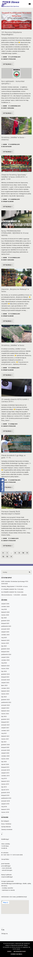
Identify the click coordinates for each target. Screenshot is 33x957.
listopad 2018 (5, 795)
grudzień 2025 (5, 620)
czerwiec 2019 (5, 775)
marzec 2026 (5, 615)
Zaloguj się (4, 933)
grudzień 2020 (5, 744)
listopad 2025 (5, 623)
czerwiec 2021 (5, 730)
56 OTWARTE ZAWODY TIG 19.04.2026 (12, 592)
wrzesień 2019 (5, 770)
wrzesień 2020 (5, 750)
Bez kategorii (7, 146)
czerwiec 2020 (5, 756)
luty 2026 (4, 618)
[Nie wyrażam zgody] (31, 949)
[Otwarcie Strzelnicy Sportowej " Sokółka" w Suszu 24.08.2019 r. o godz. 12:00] (16, 163)
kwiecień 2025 (5, 640)
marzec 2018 (5, 812)
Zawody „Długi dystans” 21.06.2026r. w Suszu (14, 586)
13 (7, 556)
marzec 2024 (5, 668)
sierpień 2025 (5, 632)
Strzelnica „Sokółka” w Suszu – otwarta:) (13, 138)
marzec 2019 (5, 784)
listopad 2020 (5, 747)
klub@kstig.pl (5, 839)
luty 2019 (4, 787)
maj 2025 (4, 637)
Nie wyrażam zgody (20, 951)
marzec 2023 (5, 694)
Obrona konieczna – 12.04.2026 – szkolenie (14, 595)
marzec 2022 (5, 713)
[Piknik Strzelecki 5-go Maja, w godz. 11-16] (16, 444)
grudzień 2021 (5, 719)
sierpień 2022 (5, 708)
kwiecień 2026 (5, 612)
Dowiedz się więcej (16, 954)
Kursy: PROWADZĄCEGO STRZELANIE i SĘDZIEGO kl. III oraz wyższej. (15, 233)
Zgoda (9, 951)
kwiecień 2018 (5, 809)
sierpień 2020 (5, 753)
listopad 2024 (5, 651)
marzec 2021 (5, 739)
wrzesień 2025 (5, 629)
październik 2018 (6, 798)
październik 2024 (6, 654)
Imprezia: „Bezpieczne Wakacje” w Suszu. (15, 290)
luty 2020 (4, 761)
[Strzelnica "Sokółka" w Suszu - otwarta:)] (16, 126)
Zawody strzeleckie (9, 59)
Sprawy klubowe (8, 201)
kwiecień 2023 (5, 691)
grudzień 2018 (5, 792)
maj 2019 (4, 778)
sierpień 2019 (5, 773)
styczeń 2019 (5, 789)
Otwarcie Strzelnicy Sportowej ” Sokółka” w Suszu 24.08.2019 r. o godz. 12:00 (14, 176)
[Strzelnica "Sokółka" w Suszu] (16, 333)
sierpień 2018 (5, 804)
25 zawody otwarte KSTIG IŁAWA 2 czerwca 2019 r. (15, 400)
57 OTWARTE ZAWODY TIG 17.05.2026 (12, 589)
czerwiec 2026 (5, 606)
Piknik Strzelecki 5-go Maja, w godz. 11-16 (13, 456)
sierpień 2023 (5, 682)
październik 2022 (6, 702)
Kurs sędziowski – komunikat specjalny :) (12, 82)
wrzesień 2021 (5, 725)
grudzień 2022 (5, 699)
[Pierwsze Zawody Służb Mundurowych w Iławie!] (16, 500)
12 (3, 556)
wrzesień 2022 (5, 705)
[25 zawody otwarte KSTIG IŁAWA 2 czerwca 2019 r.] (16, 387)
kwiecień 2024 (5, 665)
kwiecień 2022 (5, 711)
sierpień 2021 (5, 727)
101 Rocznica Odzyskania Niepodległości (11, 33)
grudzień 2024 (5, 649)
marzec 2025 (5, 643)
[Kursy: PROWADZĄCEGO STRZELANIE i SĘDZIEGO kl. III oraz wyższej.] (16, 219)
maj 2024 (4, 663)
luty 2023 (4, 697)
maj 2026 (4, 609)
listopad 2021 (5, 722)
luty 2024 (4, 671)
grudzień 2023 (5, 674)
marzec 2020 (5, 759)
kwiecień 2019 (5, 781)
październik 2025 (6, 626)
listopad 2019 (5, 767)
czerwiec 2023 (5, 688)
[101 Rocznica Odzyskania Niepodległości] (16, 20)
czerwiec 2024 (5, 660)
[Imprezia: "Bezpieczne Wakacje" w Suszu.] (16, 277)
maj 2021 (4, 733)
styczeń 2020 (5, 764)
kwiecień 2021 (5, 736)
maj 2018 (4, 806)
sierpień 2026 (5, 603)
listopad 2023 (5, 677)
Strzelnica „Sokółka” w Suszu (12, 345)
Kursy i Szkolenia (8, 108)
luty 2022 (4, 716)
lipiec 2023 (4, 685)
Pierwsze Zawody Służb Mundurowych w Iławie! (10, 512)
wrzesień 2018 (5, 801)
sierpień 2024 (5, 657)
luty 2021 (4, 742)
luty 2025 (4, 646)
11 (27, 553)
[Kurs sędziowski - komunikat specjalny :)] (16, 73)
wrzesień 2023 (5, 680)
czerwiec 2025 (5, 634)
